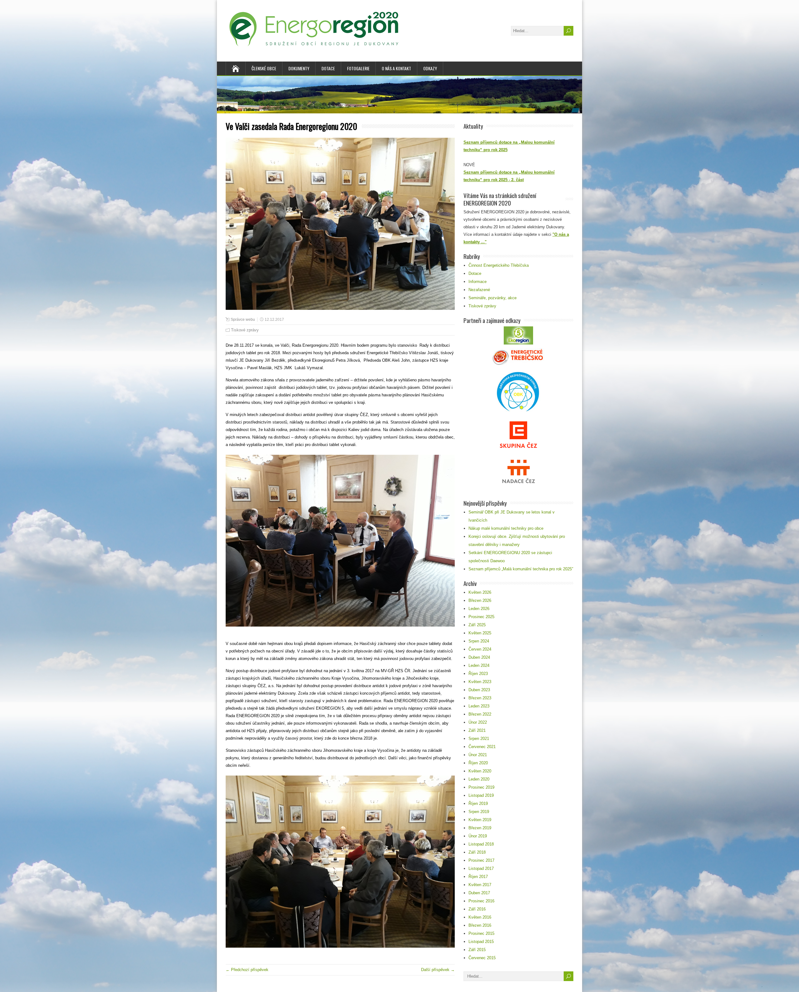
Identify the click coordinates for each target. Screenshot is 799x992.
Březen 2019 (479, 828)
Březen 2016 (479, 925)
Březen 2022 (479, 714)
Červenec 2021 (482, 746)
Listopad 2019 (481, 795)
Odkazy (430, 68)
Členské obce (264, 68)
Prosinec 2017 (481, 860)
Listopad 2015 (481, 941)
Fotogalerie (358, 68)
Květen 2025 (479, 633)
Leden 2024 (478, 665)
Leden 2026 (478, 608)
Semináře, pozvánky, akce (492, 297)
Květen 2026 (479, 592)
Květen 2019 (479, 819)
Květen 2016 (479, 917)
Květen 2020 (479, 771)
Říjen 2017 (478, 876)
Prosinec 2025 (481, 616)
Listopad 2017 (481, 868)
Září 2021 (477, 730)
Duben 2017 (479, 892)
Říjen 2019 (478, 803)
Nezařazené (479, 289)
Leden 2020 (478, 779)
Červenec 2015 (482, 957)
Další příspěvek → (438, 969)
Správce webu (243, 319)
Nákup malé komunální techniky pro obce (505, 528)
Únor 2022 (477, 722)
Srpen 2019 (478, 811)
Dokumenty (298, 68)
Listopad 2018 (481, 844)
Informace (477, 281)
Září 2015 (477, 949)
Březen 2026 (479, 600)
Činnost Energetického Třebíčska (498, 265)
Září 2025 (477, 624)
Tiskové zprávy (245, 330)
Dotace (328, 68)
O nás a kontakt (396, 68)
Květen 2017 (479, 884)
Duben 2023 (479, 689)
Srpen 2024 (478, 641)
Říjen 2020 (478, 763)
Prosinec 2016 (481, 901)
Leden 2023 (478, 706)
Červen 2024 (479, 649)
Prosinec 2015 (481, 933)
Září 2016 (477, 909)
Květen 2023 (479, 681)
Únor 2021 (477, 754)
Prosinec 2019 (481, 787)
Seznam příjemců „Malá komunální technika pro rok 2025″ (520, 569)
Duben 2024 (479, 657)
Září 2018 (477, 852)
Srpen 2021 (478, 738)
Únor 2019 (477, 836)
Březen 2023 (479, 698)
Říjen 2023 (478, 673)
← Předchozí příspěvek (247, 969)
